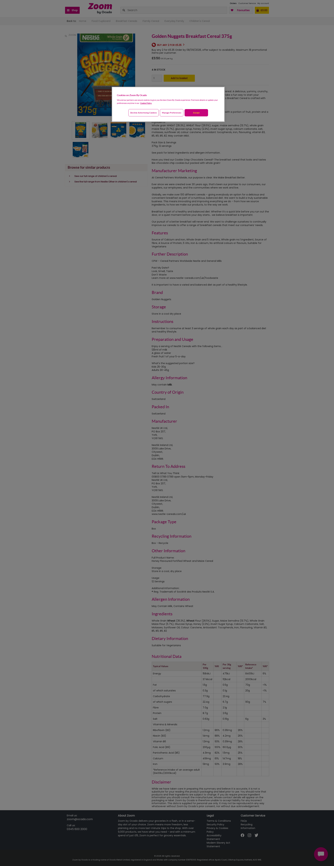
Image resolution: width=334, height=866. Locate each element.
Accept (196, 113)
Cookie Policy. (146, 103)
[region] (168, 104)
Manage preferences (171, 113)
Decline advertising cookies (143, 113)
